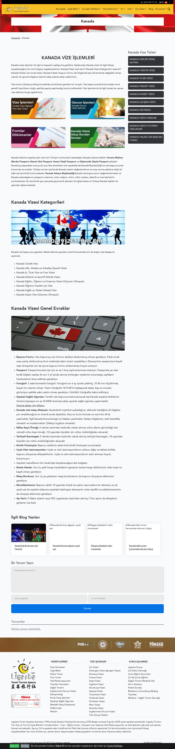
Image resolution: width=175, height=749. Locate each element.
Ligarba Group (135, 667)
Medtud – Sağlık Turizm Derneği (144, 698)
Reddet (25, 746)
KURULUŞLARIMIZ (138, 662)
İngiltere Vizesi (96, 684)
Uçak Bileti (73, 9)
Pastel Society (135, 688)
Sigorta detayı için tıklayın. (30, 405)
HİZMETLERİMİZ (59, 662)
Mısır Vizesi (94, 705)
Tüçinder (132, 695)
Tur (122, 9)
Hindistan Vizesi (97, 701)
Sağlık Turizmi (57, 688)
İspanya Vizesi (96, 691)
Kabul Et (14, 746)
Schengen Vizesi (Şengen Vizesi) (104, 671)
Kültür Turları (56, 674)
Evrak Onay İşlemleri (60, 698)
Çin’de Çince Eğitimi (138, 678)
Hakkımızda (56, 708)
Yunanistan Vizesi (97, 695)
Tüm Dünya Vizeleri (98, 715)
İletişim (53, 712)
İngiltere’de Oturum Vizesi (102, 712)
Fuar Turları (55, 678)
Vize (129, 9)
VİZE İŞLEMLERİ (98, 662)
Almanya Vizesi (96, 674)
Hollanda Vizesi (96, 698)
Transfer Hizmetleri (59, 684)
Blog (151, 9)
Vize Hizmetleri (57, 667)
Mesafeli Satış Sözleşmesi (62, 705)
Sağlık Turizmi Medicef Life (141, 681)
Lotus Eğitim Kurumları (139, 674)
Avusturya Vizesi (97, 688)
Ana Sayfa (60, 9)
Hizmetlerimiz (110, 9)
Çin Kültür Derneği (137, 671)
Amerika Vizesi (96, 708)
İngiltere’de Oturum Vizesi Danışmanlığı (63, 693)
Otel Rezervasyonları (60, 681)
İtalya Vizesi (94, 681)
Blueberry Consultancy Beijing (143, 691)
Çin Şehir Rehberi (90, 9)
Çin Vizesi (140, 9)
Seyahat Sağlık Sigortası (62, 701)
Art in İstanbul (135, 684)
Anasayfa (15, 38)
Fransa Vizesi (95, 678)
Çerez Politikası (114, 746)
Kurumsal (160, 9)
